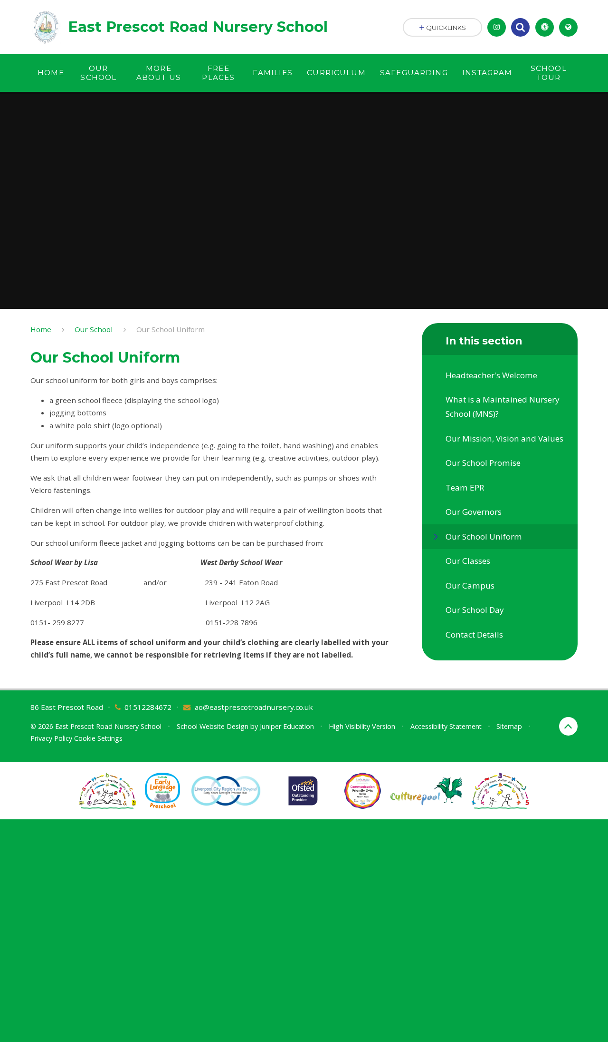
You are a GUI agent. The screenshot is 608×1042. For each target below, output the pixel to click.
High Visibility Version (362, 726)
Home (40, 329)
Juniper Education (287, 726)
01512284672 (147, 707)
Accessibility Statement (446, 726)
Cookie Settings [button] (98, 738)
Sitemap (509, 726)
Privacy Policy (51, 738)
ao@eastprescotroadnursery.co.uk (254, 707)
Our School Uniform (170, 329)
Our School (94, 329)
